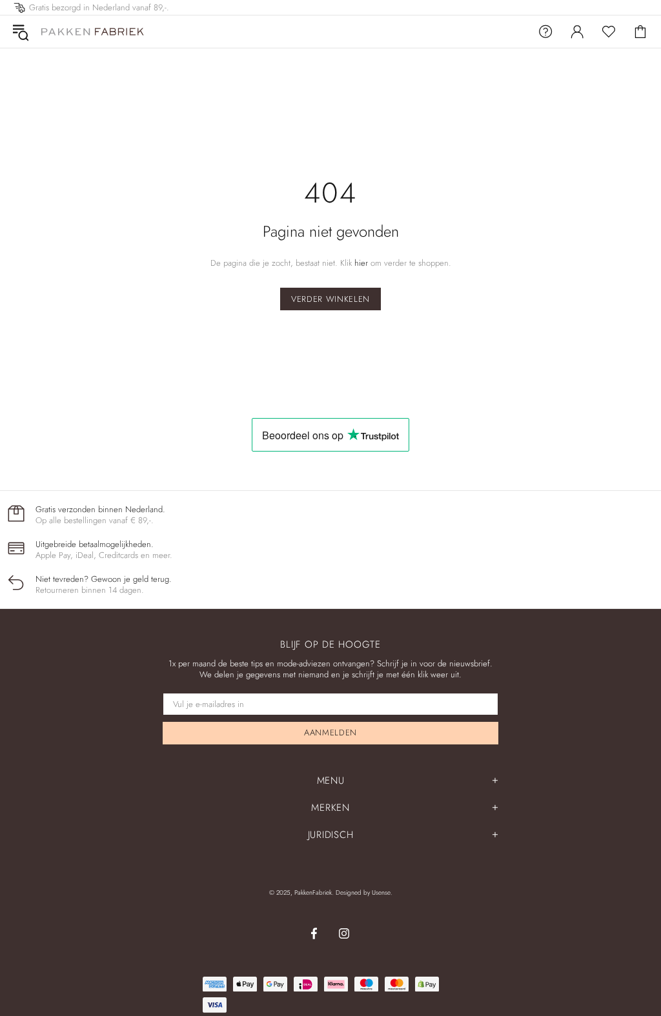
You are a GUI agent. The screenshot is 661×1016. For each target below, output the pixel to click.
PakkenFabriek (93, 31)
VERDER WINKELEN (330, 299)
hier (361, 262)
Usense (381, 892)
